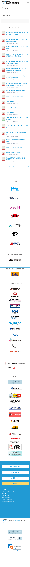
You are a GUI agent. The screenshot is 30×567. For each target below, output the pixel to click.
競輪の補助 (17, 520)
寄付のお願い (15, 472)
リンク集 (4, 489)
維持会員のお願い (15, 466)
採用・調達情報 (6, 497)
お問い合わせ (5, 495)
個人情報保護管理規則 (8, 501)
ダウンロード (5, 493)
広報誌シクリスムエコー (8, 491)
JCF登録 (15, 483)
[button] (15, 548)
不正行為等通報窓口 (7, 499)
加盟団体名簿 (15, 478)
